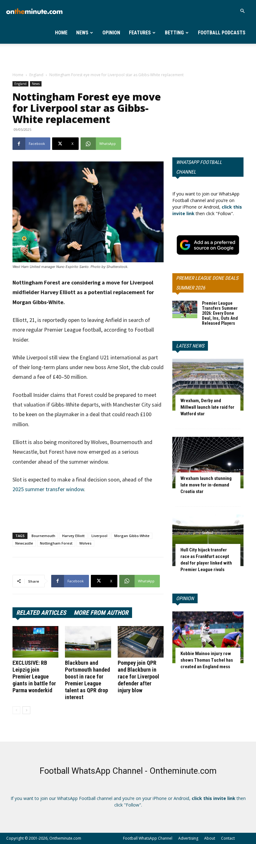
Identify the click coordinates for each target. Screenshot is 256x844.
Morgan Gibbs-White (132, 535)
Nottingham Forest (56, 543)
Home (61, 33)
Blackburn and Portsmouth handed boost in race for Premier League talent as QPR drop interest (87, 679)
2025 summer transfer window (48, 489)
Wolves (85, 543)
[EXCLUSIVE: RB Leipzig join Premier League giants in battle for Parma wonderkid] (35, 642)
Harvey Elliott (73, 535)
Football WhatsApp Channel (147, 838)
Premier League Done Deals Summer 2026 (207, 283)
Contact (228, 838)
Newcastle (24, 543)
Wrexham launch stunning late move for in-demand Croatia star (206, 485)
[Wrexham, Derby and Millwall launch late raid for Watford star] (208, 384)
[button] (242, 11)
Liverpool (99, 535)
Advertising (188, 838)
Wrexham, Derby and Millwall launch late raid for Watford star (207, 407)
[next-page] (26, 710)
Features (140, 33)
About (209, 838)
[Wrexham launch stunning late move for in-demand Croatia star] (208, 462)
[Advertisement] (128, 57)
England (36, 74)
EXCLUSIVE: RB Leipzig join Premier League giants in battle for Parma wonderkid (34, 676)
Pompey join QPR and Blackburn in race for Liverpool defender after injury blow (138, 676)
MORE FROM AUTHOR (101, 612)
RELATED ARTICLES (41, 612)
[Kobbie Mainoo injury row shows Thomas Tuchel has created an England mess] (208, 637)
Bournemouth (43, 535)
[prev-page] (16, 710)
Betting (174, 33)
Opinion (111, 33)
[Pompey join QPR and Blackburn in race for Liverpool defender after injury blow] (141, 642)
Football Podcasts (221, 33)
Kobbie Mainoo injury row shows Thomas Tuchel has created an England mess (206, 660)
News (82, 33)
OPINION (185, 598)
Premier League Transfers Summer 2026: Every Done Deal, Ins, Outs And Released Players (220, 313)
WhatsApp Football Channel (199, 167)
